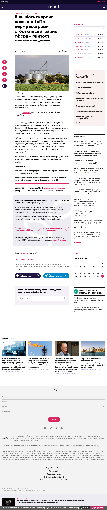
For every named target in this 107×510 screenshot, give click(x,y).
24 (76, 276)
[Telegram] (56, 428)
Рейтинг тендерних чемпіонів (89, 111)
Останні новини (79, 136)
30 (103, 276)
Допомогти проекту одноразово (54, 229)
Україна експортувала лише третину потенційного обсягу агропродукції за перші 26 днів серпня (93, 363)
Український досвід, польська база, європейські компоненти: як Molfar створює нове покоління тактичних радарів (50, 501)
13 (89, 270)
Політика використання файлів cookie (53, 480)
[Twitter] (51, 428)
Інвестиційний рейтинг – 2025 (89, 82)
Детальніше (85, 508)
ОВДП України (78, 24)
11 (80, 270)
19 (85, 273)
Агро (22, 13)
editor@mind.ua (59, 240)
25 (80, 276)
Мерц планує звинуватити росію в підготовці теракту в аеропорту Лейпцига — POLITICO (88, 170)
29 (98, 276)
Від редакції (24, 253)
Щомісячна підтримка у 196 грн (25, 229)
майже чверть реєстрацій (55, 188)
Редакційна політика (53, 468)
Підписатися (101, 2)
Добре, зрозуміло (97, 508)
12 (84, 270)
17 (75, 273)
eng (6, 2)
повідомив (26, 112)
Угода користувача (54, 474)
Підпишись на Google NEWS (25, 275)
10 (76, 270)
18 (80, 273)
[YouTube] (61, 428)
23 (103, 273)
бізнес (23, 259)
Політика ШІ (53, 471)
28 (94, 276)
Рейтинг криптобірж (85, 93)
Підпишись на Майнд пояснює (55, 275)
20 (89, 273)
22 (98, 273)
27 (89, 276)
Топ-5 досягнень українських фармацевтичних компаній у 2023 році (88, 300)
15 (98, 270)
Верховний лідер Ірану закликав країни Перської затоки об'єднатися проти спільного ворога (89, 144)
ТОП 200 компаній (84, 88)
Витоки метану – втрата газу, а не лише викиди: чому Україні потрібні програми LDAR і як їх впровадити (38, 363)
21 (93, 273)
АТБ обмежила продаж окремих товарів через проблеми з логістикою (87, 213)
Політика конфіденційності (53, 477)
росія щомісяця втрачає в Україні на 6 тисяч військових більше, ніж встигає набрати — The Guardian (89, 234)
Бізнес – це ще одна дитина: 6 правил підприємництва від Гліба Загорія (88, 310)
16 (102, 270)
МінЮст (30, 259)
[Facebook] (45, 428)
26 (85, 276)
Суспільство (35, 13)
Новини (17, 13)
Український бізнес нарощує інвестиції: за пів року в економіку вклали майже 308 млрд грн (88, 192)
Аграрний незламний (85, 106)
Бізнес (27, 13)
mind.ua (77, 446)
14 (93, 270)
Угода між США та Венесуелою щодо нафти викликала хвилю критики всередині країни (87, 153)
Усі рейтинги (79, 122)
